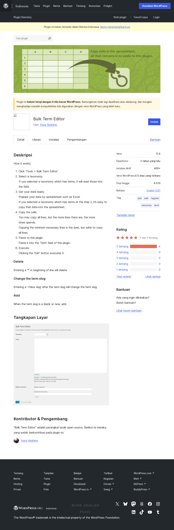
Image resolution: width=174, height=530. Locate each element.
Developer (80, 483)
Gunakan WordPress (154, 5)
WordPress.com (144, 473)
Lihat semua (152, 276)
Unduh (154, 121)
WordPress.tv (83, 489)
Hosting (18, 483)
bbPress (140, 483)
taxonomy (147, 205)
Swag (108, 489)
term (156, 205)
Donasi (109, 483)
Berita (17, 478)
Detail (20, 139)
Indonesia (51, 508)
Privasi (17, 489)
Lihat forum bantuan (129, 310)
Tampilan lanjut (125, 215)
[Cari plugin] (49, 38)
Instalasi (54, 139)
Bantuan (155, 139)
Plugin (47, 483)
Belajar (77, 473)
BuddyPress (142, 489)
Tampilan (49, 473)
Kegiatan (109, 478)
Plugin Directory (23, 17)
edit (146, 198)
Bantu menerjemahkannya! (115, 26)
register (155, 198)
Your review (123, 276)
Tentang (18, 473)
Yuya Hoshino (48, 124)
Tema (47, 478)
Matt (138, 478)
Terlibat (108, 473)
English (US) (153, 190)
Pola (46, 489)
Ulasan (36, 139)
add (140, 198)
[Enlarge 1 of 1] (104, 328)
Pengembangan (76, 139)
